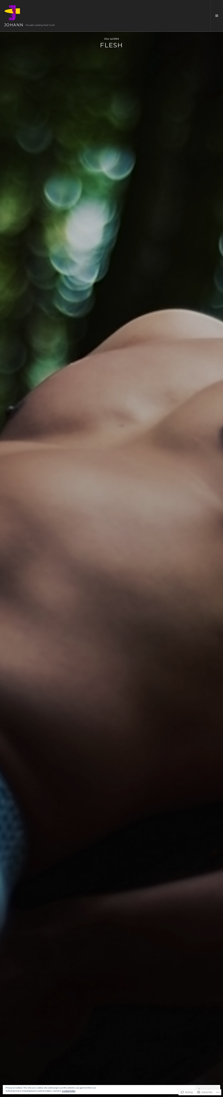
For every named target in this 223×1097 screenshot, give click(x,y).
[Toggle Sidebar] (216, 15)
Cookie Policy (68, 1091)
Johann (13, 25)
